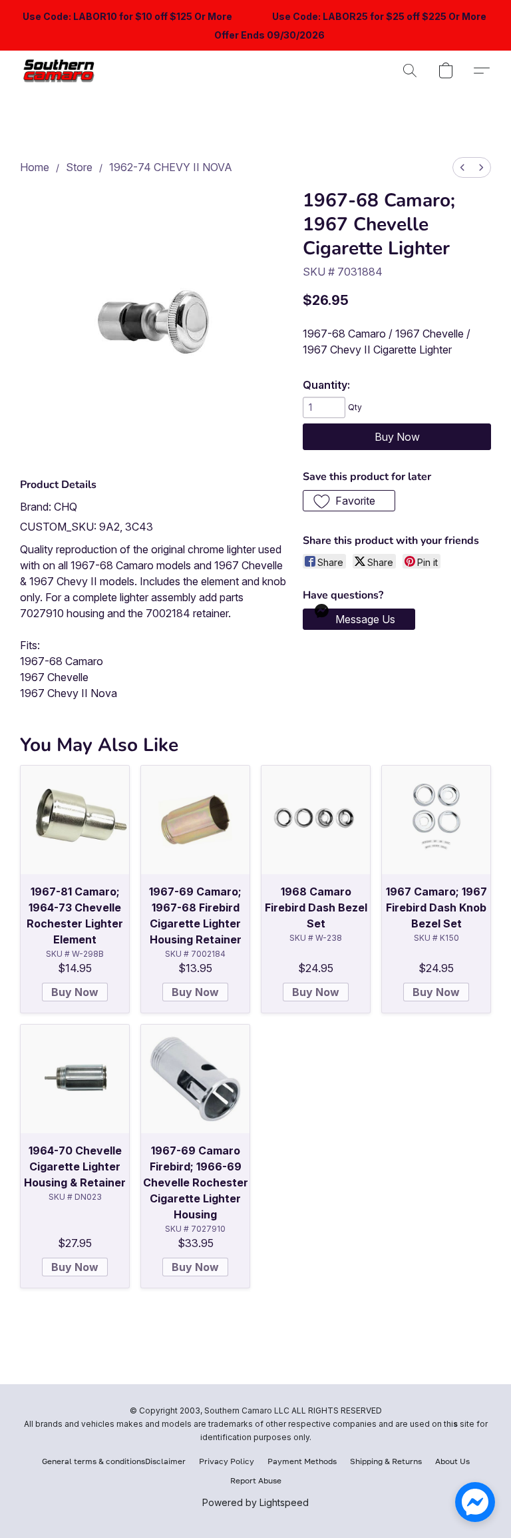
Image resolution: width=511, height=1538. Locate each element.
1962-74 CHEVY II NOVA (170, 167)
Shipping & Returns (386, 1461)
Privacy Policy (226, 1461)
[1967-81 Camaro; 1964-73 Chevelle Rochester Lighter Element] (75, 820)
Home (34, 167)
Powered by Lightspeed (255, 1502)
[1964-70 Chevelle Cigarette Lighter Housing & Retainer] (75, 1079)
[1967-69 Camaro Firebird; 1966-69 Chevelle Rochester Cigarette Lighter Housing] (195, 1079)
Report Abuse (255, 1480)
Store (79, 167)
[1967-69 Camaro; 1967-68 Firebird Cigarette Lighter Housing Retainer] (195, 820)
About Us (452, 1461)
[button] (61, 70)
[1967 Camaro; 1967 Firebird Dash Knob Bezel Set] (436, 820)
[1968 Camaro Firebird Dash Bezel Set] (315, 820)
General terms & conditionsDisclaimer (114, 1461)
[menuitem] (462, 167)
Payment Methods (302, 1461)
